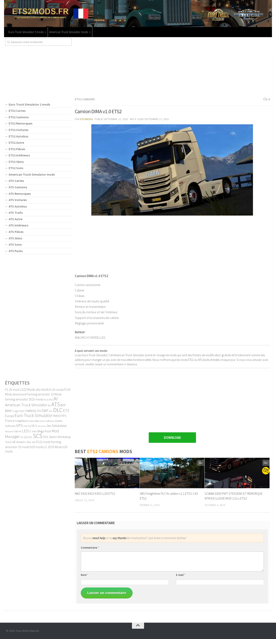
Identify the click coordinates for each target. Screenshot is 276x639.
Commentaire (90, 547)
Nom (84, 575)
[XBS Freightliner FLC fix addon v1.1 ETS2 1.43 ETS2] (172, 473)
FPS (63, 416)
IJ (36, 426)
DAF (45, 410)
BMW (8, 411)
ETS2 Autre (16, 142)
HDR (25, 426)
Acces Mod (48, 399)
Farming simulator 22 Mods (44, 394)
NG (21, 437)
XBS (33, 442)
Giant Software (47, 420)
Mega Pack (44, 431)
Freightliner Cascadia (27, 421)
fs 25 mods (56, 390)
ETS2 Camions (85, 99)
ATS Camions (18, 187)
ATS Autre (15, 219)
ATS (55, 404)
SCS (37, 436)
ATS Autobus (18, 206)
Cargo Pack (18, 411)
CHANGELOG (33, 411)
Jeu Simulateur (56, 425)
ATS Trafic (16, 213)
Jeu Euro (42, 426)
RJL (30, 437)
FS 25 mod (12, 390)
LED (25, 431)
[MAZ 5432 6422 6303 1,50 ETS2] (107, 473)
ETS (66, 410)
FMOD (57, 416)
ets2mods (86, 119)
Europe (9, 416)
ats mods (42, 389)
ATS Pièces (16, 232)
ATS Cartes (16, 181)
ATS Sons (15, 244)
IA (33, 425)
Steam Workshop (60, 437)
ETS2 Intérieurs (19, 155)
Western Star (23, 442)
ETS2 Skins (16, 162)
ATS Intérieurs (18, 225)
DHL (51, 411)
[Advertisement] (172, 66)
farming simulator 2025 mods (24, 399)
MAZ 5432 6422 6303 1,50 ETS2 (95, 493)
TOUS (8, 442)
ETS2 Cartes (17, 111)
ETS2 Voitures (18, 130)
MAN (34, 431)
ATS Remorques (20, 194)
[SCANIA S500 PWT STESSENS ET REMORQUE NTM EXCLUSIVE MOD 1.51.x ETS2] (237, 473)
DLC (57, 410)
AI (56, 398)
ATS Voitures (18, 200)
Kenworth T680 (11, 431)
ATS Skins (15, 238)
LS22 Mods (27, 389)
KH (20, 431)
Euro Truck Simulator (33, 415)
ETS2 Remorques (20, 123)
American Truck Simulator (26, 404)
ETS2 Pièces (17, 149)
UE (14, 442)
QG (26, 437)
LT (30, 431)
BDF (63, 405)
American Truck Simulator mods (68, 32)
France (10, 420)
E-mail (180, 575)
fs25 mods (36, 447)
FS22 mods (43, 442)
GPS (19, 425)
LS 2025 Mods (53, 447)
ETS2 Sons (16, 168)
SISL (45, 437)
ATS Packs (16, 251)
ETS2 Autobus (18, 136)
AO (49, 405)
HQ (29, 425)
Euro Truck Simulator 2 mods (25, 32)
